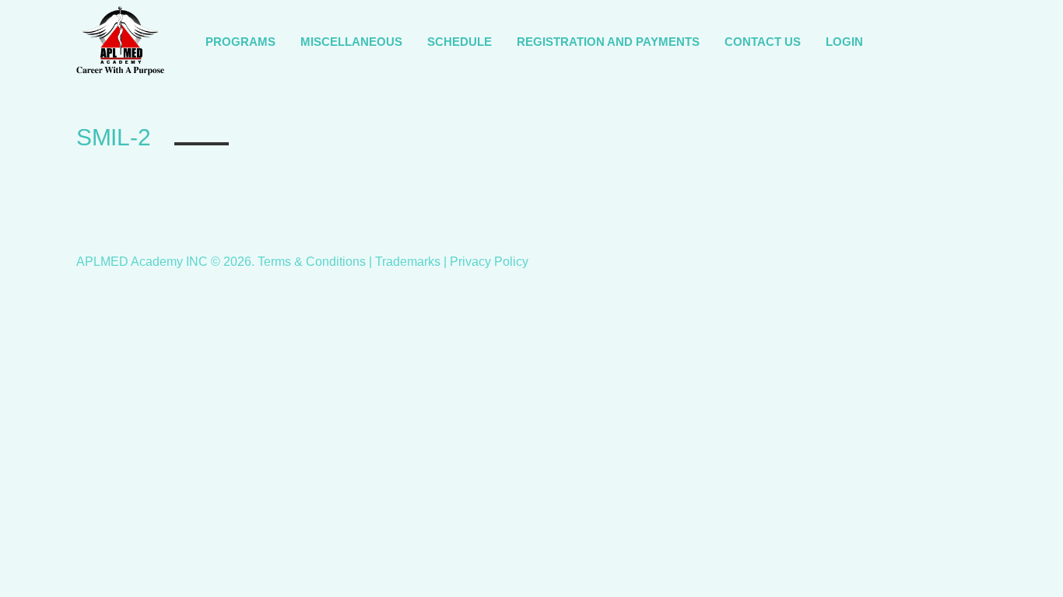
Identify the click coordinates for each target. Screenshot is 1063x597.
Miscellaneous (351, 41)
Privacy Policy (489, 261)
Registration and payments (608, 41)
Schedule (459, 41)
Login (844, 41)
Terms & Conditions (312, 261)
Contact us (762, 41)
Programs (240, 41)
